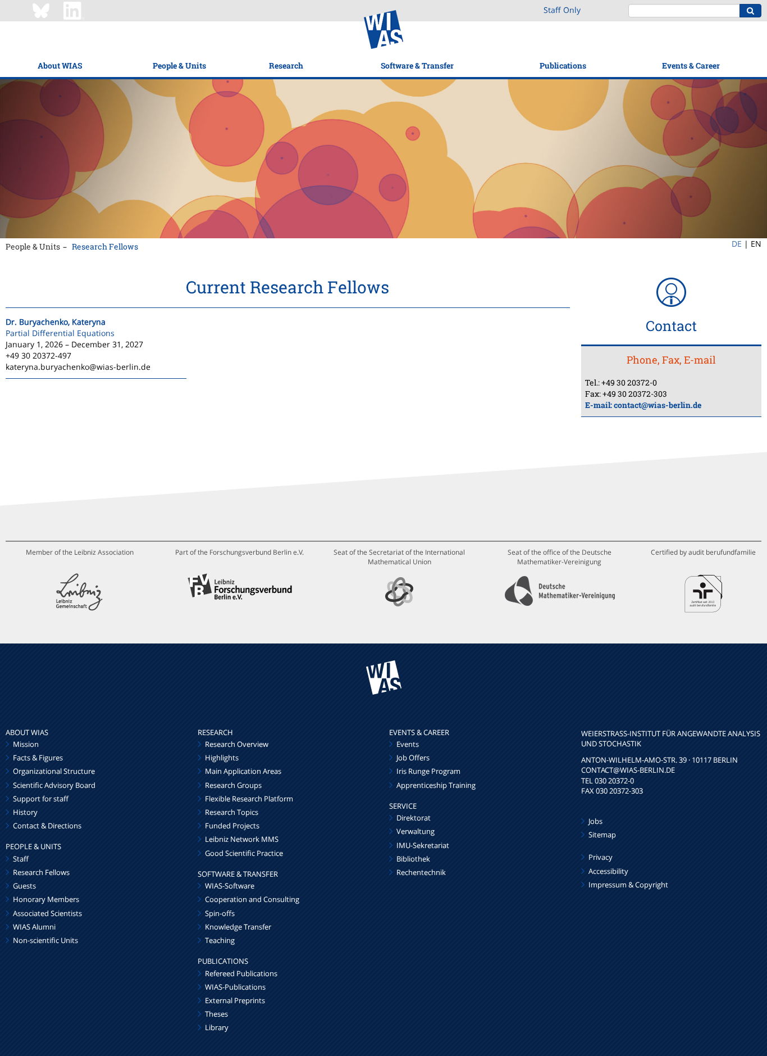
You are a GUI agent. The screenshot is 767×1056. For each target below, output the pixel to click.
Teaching (220, 940)
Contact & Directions (47, 826)
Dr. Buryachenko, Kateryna (56, 321)
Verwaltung (415, 831)
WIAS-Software (229, 886)
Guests (24, 886)
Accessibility (608, 871)
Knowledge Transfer (238, 927)
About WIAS (60, 65)
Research (286, 65)
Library (217, 1027)
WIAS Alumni (34, 927)
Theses (216, 1014)
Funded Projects (232, 826)
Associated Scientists (47, 913)
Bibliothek (413, 859)
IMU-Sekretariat (422, 845)
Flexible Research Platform (249, 799)
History (25, 812)
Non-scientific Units (45, 940)
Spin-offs (220, 913)
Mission (26, 744)
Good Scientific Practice (244, 853)
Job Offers (413, 758)
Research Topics (231, 812)
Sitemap (602, 835)
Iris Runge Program (428, 771)
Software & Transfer (417, 65)
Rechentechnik (421, 872)
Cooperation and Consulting (252, 899)
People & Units (179, 65)
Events (407, 744)
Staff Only (562, 9)
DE (737, 243)
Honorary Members (46, 899)
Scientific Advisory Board (54, 785)
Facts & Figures (38, 758)
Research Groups (233, 785)
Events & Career (691, 65)
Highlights (222, 758)
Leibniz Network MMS (242, 839)
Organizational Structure (54, 771)
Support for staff (41, 799)
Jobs (595, 821)
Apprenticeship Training (436, 785)
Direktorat (413, 818)
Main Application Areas (243, 771)
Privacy (600, 857)
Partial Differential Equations (60, 333)
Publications (563, 65)
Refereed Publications (241, 973)
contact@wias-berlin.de (657, 405)
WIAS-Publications (235, 987)
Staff (21, 859)
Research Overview (236, 744)
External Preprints (235, 1000)
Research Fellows (105, 246)
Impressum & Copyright (628, 885)
